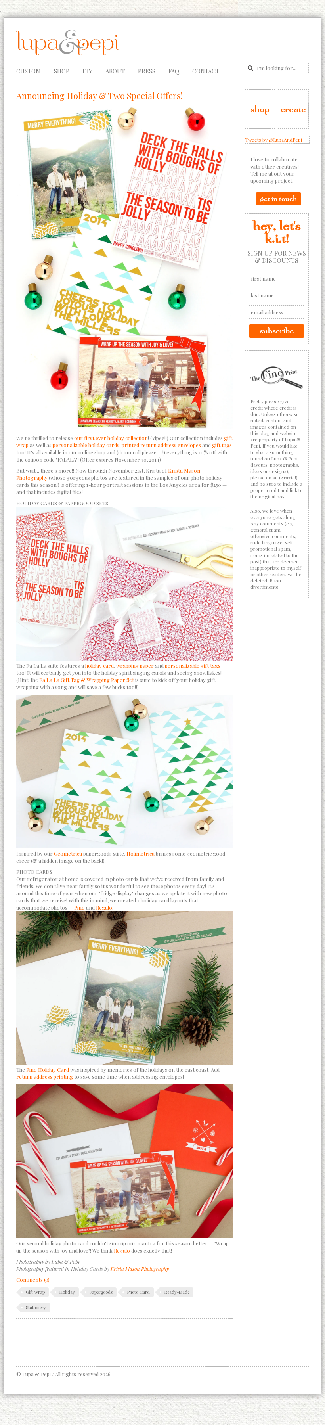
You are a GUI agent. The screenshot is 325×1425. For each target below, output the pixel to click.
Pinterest (286, 39)
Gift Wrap (35, 1292)
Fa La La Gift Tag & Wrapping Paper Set (86, 679)
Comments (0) (33, 1279)
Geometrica (68, 853)
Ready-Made (176, 1292)
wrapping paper (135, 665)
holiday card (99, 665)
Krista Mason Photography (140, 1268)
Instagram (272, 39)
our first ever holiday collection (111, 438)
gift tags (222, 445)
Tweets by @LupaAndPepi (273, 139)
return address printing (44, 1076)
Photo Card (138, 1292)
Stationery (36, 1307)
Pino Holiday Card (47, 1069)
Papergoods (101, 1292)
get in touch (278, 198)
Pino (79, 907)
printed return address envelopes (161, 445)
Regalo (104, 907)
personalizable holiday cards (86, 445)
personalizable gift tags (192, 665)
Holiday (67, 1292)
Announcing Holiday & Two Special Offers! (99, 96)
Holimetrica (140, 853)
